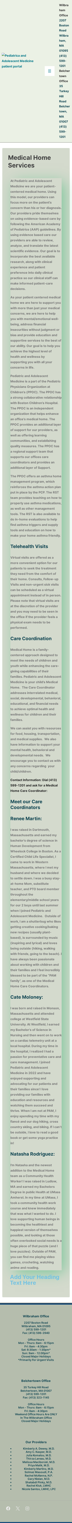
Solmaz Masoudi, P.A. (39, 1472)
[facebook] (8, 1508)
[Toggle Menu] (50, 71)
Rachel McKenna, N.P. (39, 1475)
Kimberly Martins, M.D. (39, 1468)
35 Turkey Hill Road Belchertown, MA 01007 (36, 1389)
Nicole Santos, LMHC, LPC (39, 1489)
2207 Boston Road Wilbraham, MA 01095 (64, 36)
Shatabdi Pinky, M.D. (38, 1482)
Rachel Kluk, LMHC (38, 1485)
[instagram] (27, 1508)
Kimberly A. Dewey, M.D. (39, 1448)
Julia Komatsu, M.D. (38, 1455)
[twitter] (18, 1508)
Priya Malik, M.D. (39, 1465)
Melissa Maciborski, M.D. (38, 1462)
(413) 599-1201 (63, 61)
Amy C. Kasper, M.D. (39, 1451)
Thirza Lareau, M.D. (38, 1458)
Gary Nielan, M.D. (39, 1478)
